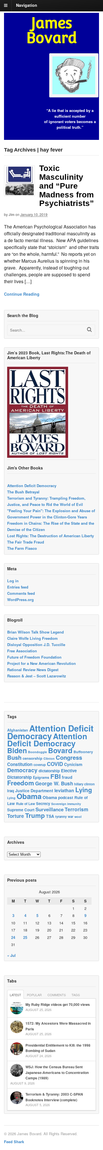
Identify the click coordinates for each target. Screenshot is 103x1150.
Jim (12, 214)
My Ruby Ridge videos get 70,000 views (57, 1004)
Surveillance (49, 809)
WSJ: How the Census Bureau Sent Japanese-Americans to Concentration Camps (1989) (57, 1072)
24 (13, 937)
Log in (13, 580)
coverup (39, 764)
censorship (32, 758)
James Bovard (51, 30)
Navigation (26, 5)
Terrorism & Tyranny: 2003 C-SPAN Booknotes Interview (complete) (54, 1097)
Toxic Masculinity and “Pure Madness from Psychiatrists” (66, 186)
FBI (55, 776)
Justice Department (34, 790)
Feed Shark (14, 1141)
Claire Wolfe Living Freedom (32, 638)
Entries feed (17, 587)
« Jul (11, 955)
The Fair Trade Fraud (25, 542)
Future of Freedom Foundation (34, 657)
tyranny (61, 816)
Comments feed (21, 593)
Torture (15, 815)
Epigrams (41, 777)
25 (25, 937)
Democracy (22, 770)
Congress (69, 757)
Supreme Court (20, 809)
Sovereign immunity (66, 804)
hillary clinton (84, 784)
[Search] (89, 329)
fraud (67, 777)
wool (78, 816)
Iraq (10, 790)
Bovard (60, 750)
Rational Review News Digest (32, 669)
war (70, 816)
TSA (50, 816)
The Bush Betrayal (23, 492)
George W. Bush (54, 783)
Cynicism (73, 764)
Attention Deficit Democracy (31, 485)
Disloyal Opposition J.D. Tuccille (36, 644)
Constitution (19, 764)
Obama (29, 796)
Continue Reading (21, 294)
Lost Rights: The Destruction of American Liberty (50, 535)
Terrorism (76, 809)
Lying (83, 789)
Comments (56, 994)
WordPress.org (20, 599)
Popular (34, 994)
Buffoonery (83, 751)
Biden (17, 750)
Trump (35, 815)
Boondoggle (37, 752)
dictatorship (49, 770)
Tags (76, 994)
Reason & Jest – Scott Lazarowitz (36, 676)
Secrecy (43, 803)
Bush (14, 757)
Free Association (22, 650)
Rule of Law (25, 803)
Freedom (20, 782)
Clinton (49, 758)
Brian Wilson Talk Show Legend (35, 632)
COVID (55, 764)
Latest (15, 994)
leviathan (64, 790)
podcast (65, 797)
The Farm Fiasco (22, 548)
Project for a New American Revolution (41, 663)
